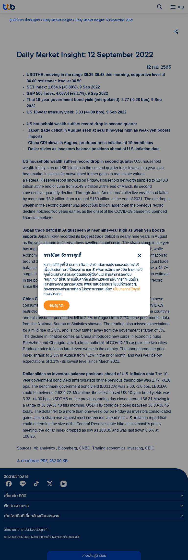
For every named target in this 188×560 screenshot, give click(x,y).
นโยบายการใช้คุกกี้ (126, 289)
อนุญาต (56, 305)
